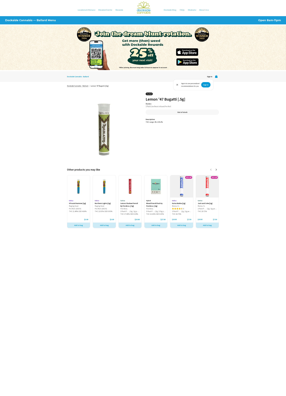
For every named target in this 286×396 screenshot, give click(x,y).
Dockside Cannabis (143, 7)
